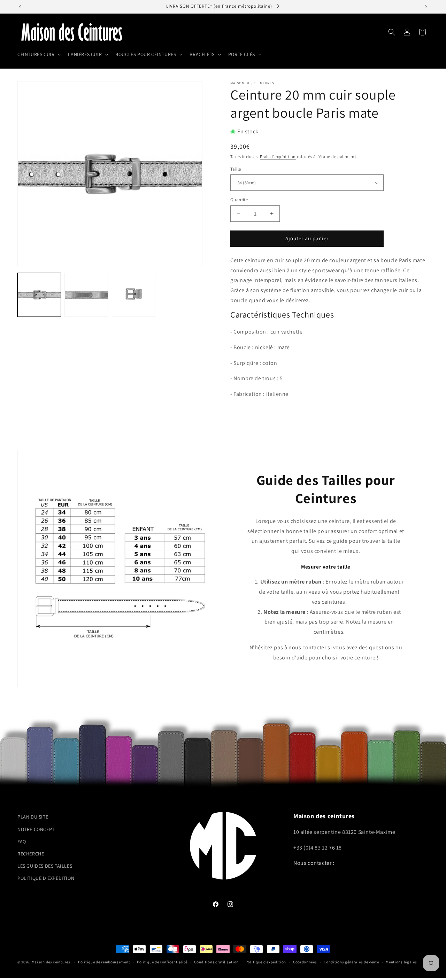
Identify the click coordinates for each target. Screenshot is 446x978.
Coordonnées (305, 962)
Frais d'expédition (278, 156)
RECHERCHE (30, 854)
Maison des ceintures (51, 962)
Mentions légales (401, 962)
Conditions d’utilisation (216, 962)
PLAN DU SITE (32, 817)
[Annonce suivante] (426, 6)
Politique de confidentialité (162, 962)
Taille (235, 169)
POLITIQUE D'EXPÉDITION (45, 878)
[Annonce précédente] (20, 6)
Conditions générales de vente (351, 962)
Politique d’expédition (266, 962)
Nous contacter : (313, 863)
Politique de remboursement (104, 962)
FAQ (21, 841)
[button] (38, 54)
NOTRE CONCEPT (36, 829)
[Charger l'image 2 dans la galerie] (86, 294)
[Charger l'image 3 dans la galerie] (133, 294)
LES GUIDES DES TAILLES (44, 866)
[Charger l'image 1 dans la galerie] (39, 294)
